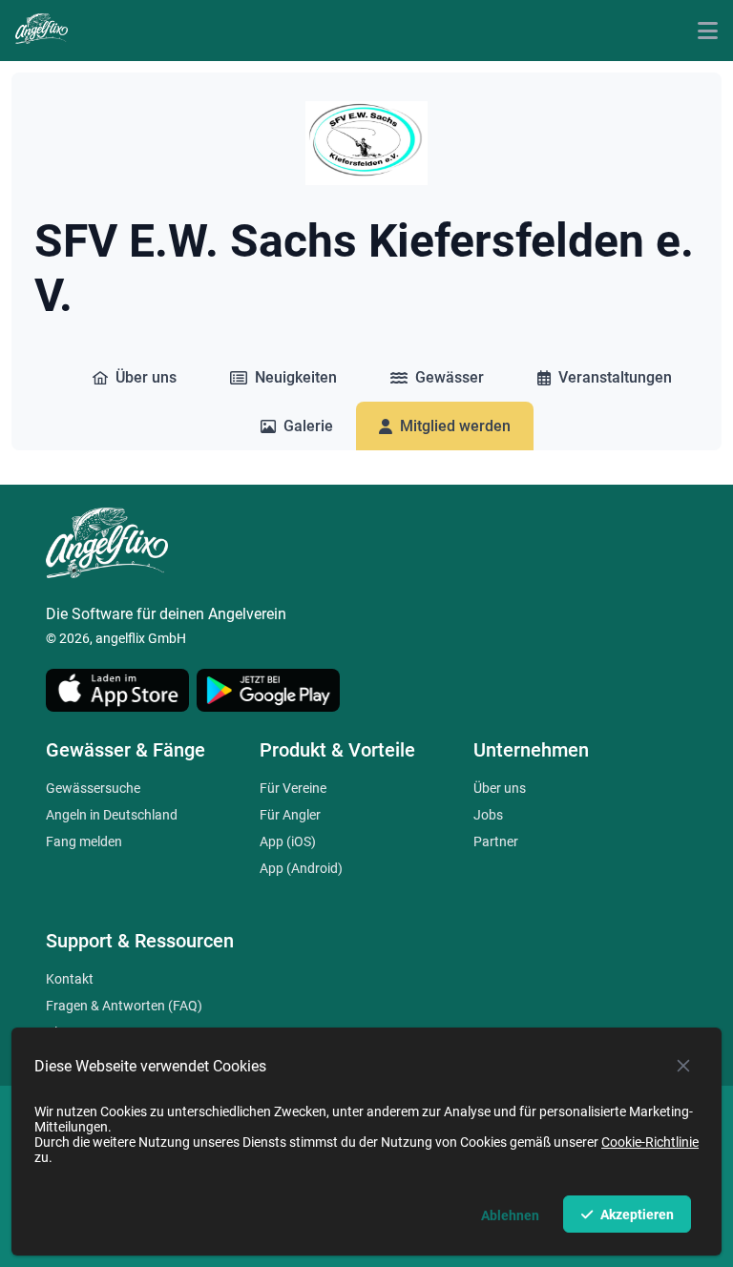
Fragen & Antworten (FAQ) (124, 1005)
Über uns (499, 788)
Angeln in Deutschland (112, 814)
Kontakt (70, 979)
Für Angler (290, 814)
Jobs (488, 814)
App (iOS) (288, 841)
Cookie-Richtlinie (650, 1142)
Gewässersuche (93, 788)
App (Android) (301, 868)
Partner (495, 841)
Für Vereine (293, 788)
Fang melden (84, 841)
